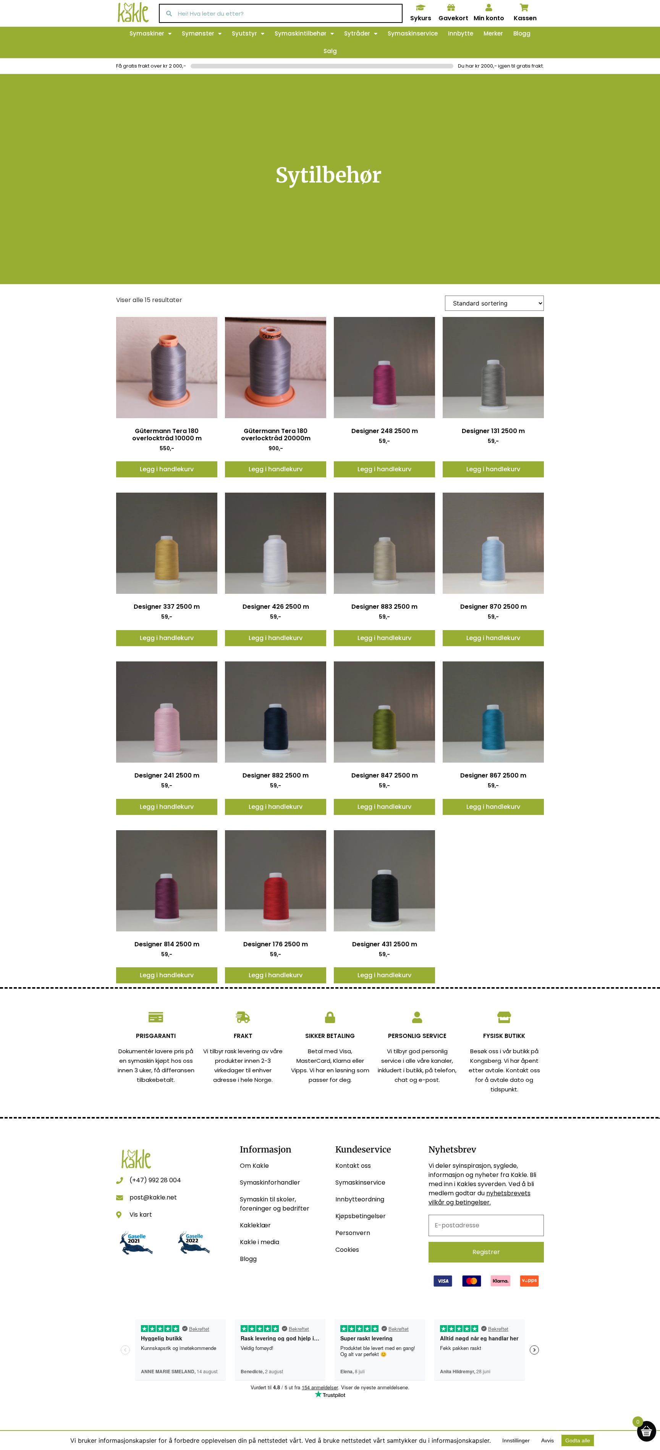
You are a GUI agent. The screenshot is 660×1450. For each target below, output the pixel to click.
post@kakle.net (153, 1197)
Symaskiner (146, 33)
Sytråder (357, 33)
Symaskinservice (413, 33)
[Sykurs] (420, 7)
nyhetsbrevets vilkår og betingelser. (480, 1198)
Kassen (525, 18)
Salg (330, 51)
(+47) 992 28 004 (155, 1180)
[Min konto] (489, 7)
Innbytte (460, 33)
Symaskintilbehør (301, 33)
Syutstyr (244, 33)
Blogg (522, 33)
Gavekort (453, 18)
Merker (493, 33)
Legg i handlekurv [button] (167, 469)
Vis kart (140, 1214)
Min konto (489, 18)
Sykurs (420, 18)
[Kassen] (524, 7)
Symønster (198, 33)
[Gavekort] (451, 7)
